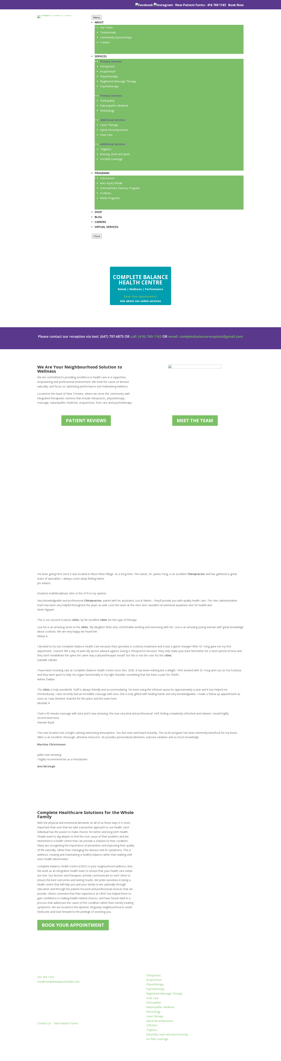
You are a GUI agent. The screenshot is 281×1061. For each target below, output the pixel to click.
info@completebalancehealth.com (58, 981)
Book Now (236, 5)
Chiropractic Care (223, 507)
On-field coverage (157, 1039)
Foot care (160, 517)
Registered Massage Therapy (164, 993)
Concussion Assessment (163, 489)
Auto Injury (162, 497)
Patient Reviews (86, 420)
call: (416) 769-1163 (146, 336)
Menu (96, 17)
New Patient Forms (190, 5)
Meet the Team (195, 420)
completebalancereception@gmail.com (211, 336)
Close (96, 236)
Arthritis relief (219, 487)
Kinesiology (153, 1011)
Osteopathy (153, 1002)
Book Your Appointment (140, 296)
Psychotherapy (155, 989)
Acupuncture (154, 980)
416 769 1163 (216, 5)
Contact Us (44, 1023)
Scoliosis (159, 512)
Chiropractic (153, 975)
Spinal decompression (159, 1021)
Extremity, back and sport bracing (167, 1034)
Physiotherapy (220, 512)
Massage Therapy (223, 502)
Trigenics (151, 1030)
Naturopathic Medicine (160, 1007)
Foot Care (152, 998)
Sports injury (218, 492)
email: (173, 336)
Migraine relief (220, 497)
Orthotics (152, 1025)
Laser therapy (154, 1016)
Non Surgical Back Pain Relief (169, 504)
